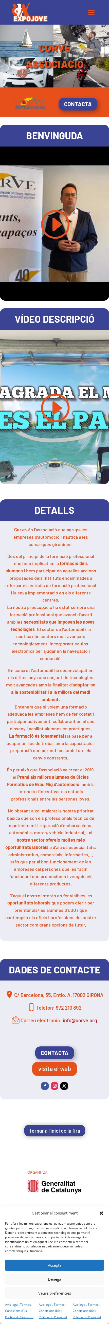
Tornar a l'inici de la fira (54, 1131)
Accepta (54, 1265)
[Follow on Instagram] (54, 1086)
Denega (54, 1279)
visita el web (54, 1068)
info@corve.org (80, 1020)
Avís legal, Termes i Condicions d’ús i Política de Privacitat (19, 1310)
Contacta (78, 104)
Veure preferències (54, 1293)
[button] (101, 1213)
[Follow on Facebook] (45, 1086)
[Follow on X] (64, 1086)
